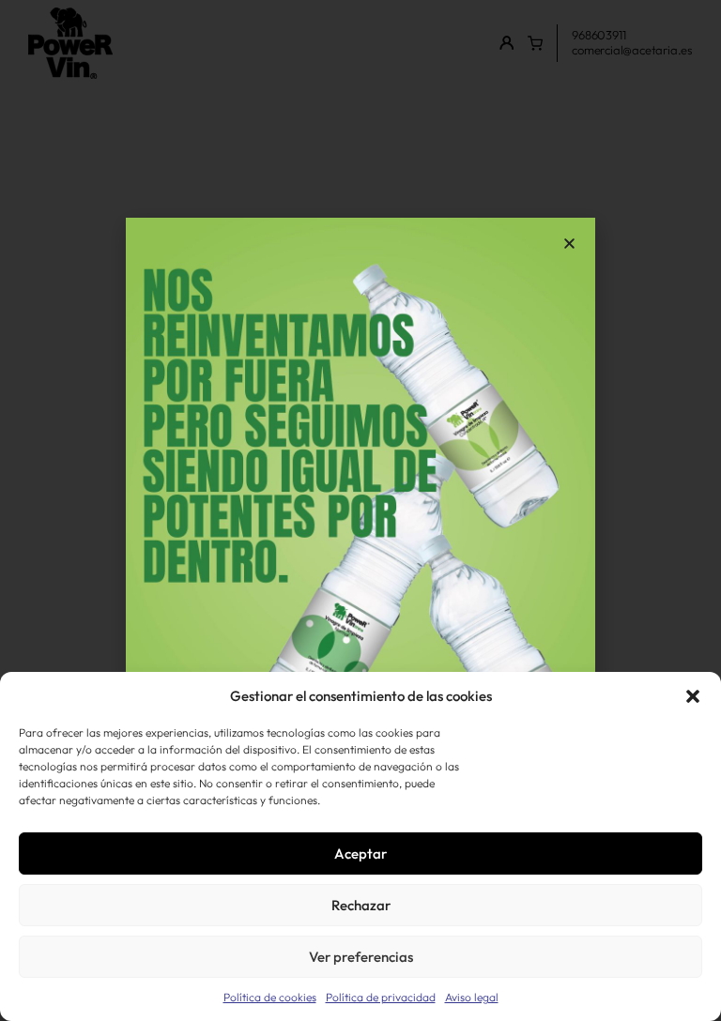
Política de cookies (269, 997)
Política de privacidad (381, 997)
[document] (360, 510)
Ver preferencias (361, 957)
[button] (692, 696)
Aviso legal (472, 997)
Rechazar (361, 905)
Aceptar (360, 853)
